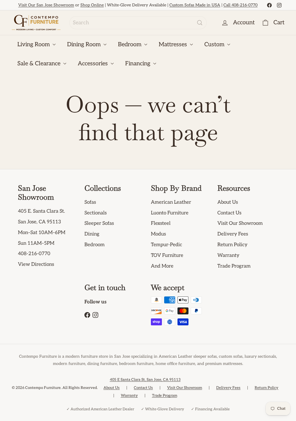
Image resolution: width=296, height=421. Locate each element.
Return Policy (232, 245)
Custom (215, 44)
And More (162, 266)
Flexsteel (161, 223)
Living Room (34, 44)
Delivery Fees (232, 234)
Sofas (90, 202)
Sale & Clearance (39, 63)
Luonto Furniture (169, 213)
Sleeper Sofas (99, 223)
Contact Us (229, 213)
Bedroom (130, 44)
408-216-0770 (34, 254)
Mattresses (173, 44)
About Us (227, 202)
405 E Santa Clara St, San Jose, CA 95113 (145, 379)
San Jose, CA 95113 (39, 222)
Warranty (228, 255)
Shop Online (92, 5)
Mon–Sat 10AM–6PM (41, 232)
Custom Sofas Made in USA (194, 5)
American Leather (171, 202)
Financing (138, 63)
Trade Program (234, 266)
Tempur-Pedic (166, 245)
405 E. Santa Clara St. (41, 211)
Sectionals (95, 213)
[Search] (200, 22)
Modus (158, 234)
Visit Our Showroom (240, 223)
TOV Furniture (167, 255)
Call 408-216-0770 (240, 5)
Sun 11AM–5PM (36, 243)
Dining (91, 234)
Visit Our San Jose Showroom (46, 5)
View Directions (36, 264)
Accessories (93, 63)
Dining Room (84, 44)
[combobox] (138, 22)
